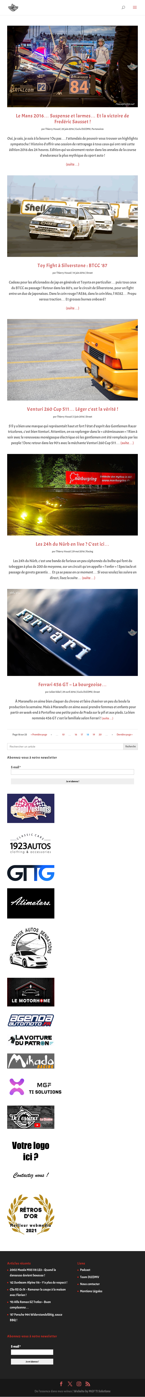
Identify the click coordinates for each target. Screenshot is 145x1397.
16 (76, 734)
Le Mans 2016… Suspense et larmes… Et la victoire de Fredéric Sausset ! (72, 119)
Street (89, 272)
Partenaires (98, 129)
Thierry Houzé (52, 129)
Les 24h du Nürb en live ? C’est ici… (73, 544)
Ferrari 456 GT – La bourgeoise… (72, 684)
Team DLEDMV (89, 1277)
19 (94, 734)
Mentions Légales (91, 1291)
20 (100, 734)
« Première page (39, 734)
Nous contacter (90, 1284)
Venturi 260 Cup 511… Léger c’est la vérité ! (72, 409)
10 (63, 734)
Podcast (85, 1270)
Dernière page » (125, 734)
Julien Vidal (55, 691)
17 (82, 734)
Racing (89, 551)
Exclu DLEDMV (83, 129)
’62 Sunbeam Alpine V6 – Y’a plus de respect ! (38, 1283)
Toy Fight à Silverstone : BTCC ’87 (72, 265)
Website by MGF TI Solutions (92, 1391)
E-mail (16, 767)
